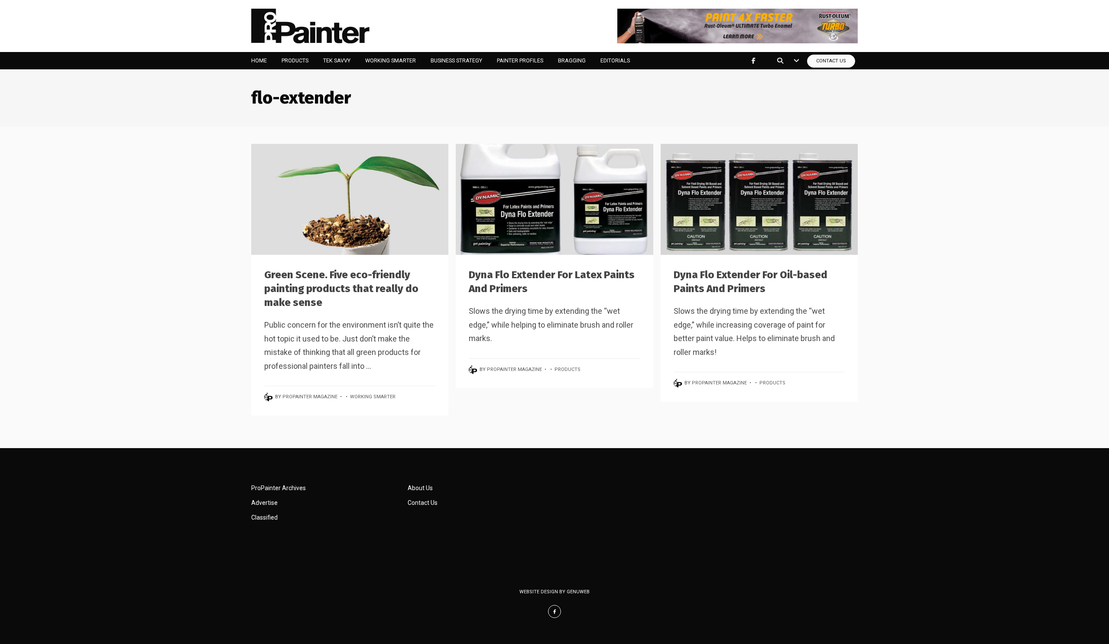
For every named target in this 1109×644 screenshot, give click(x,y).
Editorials (615, 60)
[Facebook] (753, 60)
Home (259, 60)
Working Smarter (390, 60)
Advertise (264, 502)
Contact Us (831, 61)
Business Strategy (456, 60)
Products (295, 60)
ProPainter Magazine (309, 397)
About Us (420, 488)
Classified (264, 517)
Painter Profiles (520, 60)
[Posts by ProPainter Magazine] (269, 397)
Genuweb (578, 592)
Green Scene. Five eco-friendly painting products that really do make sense (341, 289)
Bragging (572, 60)
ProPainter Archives (278, 488)
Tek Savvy (336, 60)
